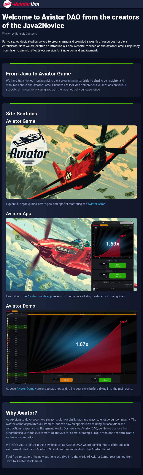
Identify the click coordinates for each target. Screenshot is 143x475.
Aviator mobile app (40, 296)
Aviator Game (96, 204)
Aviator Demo (25, 388)
